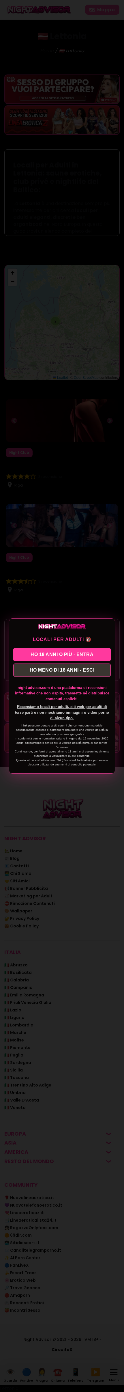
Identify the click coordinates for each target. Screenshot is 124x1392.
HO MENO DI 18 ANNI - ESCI (62, 670)
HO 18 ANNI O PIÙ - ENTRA (62, 654)
